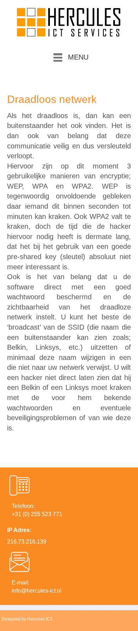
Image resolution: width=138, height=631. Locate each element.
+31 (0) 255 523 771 (37, 514)
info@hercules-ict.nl (37, 591)
